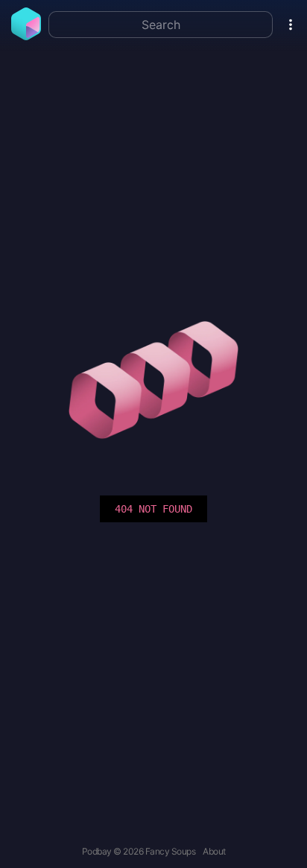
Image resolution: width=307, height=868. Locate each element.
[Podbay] (26, 35)
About (214, 851)
